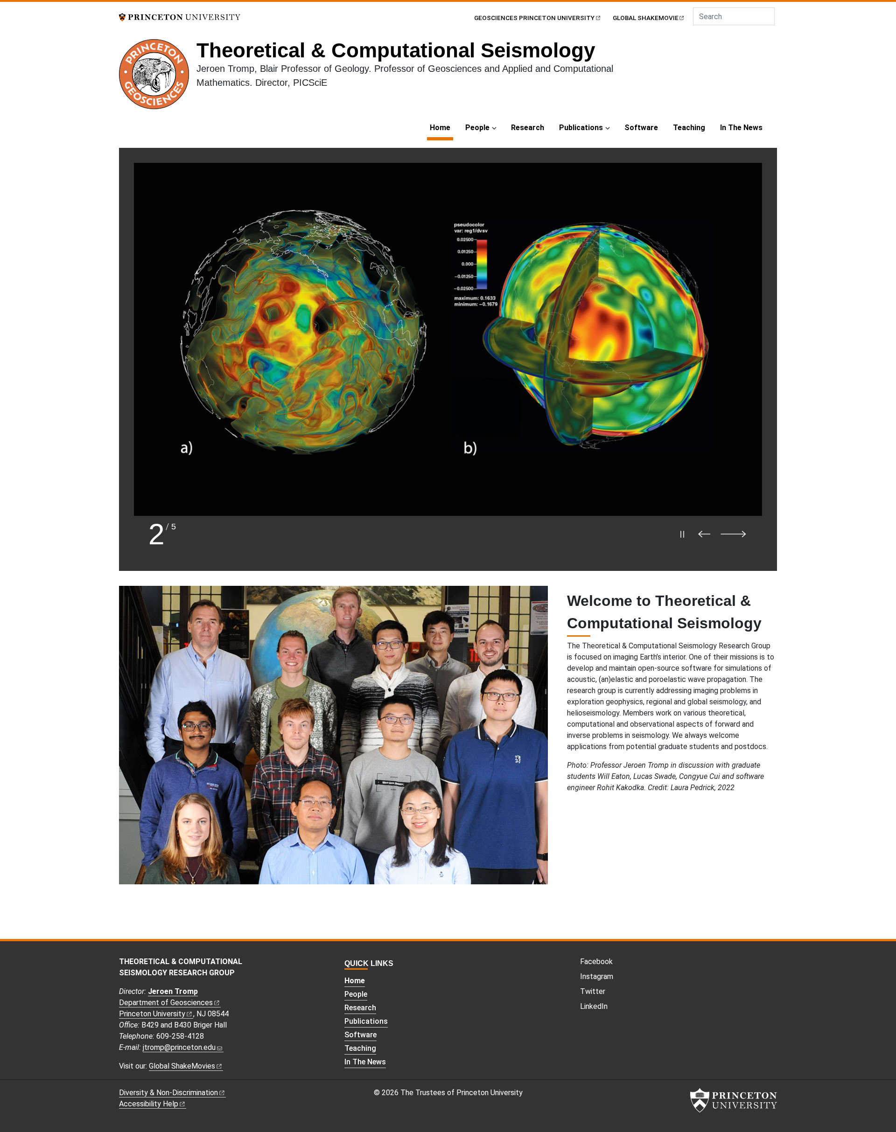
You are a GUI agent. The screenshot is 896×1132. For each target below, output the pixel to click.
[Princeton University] (179, 16)
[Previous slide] (706, 534)
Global (182, 1066)
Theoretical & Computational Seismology (395, 50)
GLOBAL (646, 17)
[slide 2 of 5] (448, 339)
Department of (166, 1002)
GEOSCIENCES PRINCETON (534, 17)
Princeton (152, 1013)
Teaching (689, 127)
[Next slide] (738, 534)
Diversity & (168, 1092)
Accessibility (148, 1103)
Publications (581, 127)
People (477, 127)
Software (641, 127)
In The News (741, 127)
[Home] (157, 78)
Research (527, 127)
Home (441, 127)
